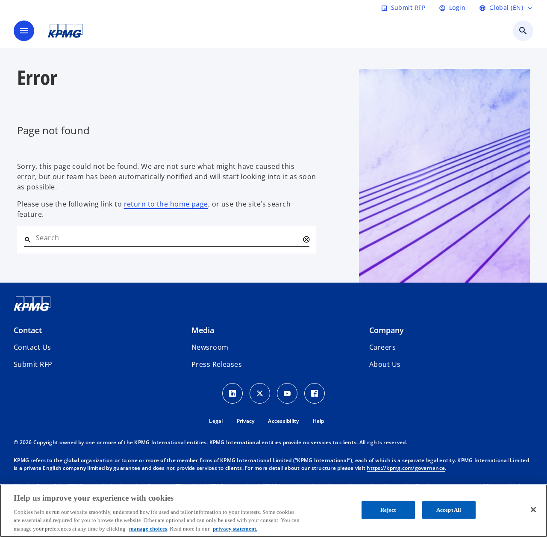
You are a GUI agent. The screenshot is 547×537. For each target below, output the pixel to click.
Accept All (448, 510)
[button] (33, 364)
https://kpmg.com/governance (406, 468)
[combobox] (167, 238)
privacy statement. (235, 528)
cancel (306, 239)
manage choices (148, 528)
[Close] (533, 509)
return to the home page (166, 204)
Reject (388, 510)
